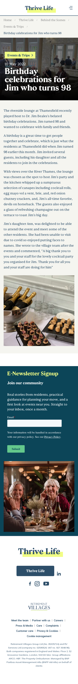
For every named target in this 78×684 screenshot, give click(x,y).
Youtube (46, 583)
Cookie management (39, 636)
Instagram (37, 583)
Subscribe (35, 571)
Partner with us (41, 620)
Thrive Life (26, 20)
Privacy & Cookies (47, 631)
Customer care (24, 631)
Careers (58, 620)
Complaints (52, 625)
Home (8, 20)
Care (39, 625)
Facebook (30, 583)
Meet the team (19, 620)
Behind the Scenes (53, 20)
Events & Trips (14, 26)
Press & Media (24, 625)
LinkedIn (59, 573)
